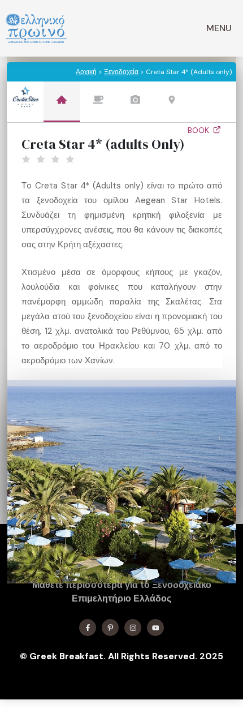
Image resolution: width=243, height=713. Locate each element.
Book (199, 130)
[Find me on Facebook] (87, 627)
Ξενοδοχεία (121, 71)
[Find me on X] (110, 627)
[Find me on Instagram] (132, 627)
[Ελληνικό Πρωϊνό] (36, 28)
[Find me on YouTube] (155, 627)
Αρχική (86, 71)
